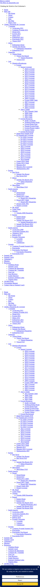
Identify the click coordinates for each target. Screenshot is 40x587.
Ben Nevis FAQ (21, 176)
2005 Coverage (30, 106)
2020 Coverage (30, 80)
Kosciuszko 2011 (17, 39)
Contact (10, 17)
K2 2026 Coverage (27, 137)
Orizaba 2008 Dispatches (24, 213)
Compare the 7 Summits (16, 270)
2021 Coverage (30, 78)
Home (6, 10)
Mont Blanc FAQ (22, 187)
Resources (7, 263)
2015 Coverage (30, 89)
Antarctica (11, 52)
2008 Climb (28, 113)
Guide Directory (13, 276)
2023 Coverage (30, 74)
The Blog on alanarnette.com (9, 3)
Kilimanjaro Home (18, 45)
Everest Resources (26, 119)
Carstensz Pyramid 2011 (20, 30)
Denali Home (20, 193)
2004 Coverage (30, 108)
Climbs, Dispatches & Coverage (14, 24)
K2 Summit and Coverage (24, 135)
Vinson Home (16, 54)
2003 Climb (28, 115)
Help (9, 19)
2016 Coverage (30, 87)
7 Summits (11, 26)
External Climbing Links (16, 278)
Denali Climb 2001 (22, 204)
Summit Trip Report (18, 47)
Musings (7, 261)
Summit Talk (8, 255)
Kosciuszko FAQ (18, 253)
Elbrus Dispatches (26, 181)
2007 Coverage (30, 102)
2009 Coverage (30, 98)
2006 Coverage (30, 104)
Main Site (7, 11)
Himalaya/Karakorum (19, 63)
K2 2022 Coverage (27, 144)
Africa (10, 43)
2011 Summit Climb (31, 111)
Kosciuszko (16, 248)
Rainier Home (21, 217)
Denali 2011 (16, 32)
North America (13, 189)
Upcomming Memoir (11, 283)
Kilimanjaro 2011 (18, 37)
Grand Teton (16, 209)
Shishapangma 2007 (23, 168)
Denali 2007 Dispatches (28, 202)
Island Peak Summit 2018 (24, 133)
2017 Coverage (30, 85)
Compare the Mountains (16, 268)
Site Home (11, 13)
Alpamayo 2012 (17, 233)
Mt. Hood (15, 207)
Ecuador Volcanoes (18, 237)
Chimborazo (20, 242)
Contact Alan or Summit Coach (14, 285)
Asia (9, 61)
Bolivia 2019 (16, 235)
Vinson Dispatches (27, 58)
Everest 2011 (16, 34)
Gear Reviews (12, 274)
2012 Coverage (30, 95)
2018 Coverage (30, 83)
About (10, 15)
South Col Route (30, 120)
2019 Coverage (30, 82)
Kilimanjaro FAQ (18, 50)
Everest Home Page (31, 124)
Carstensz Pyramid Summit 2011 (22, 246)
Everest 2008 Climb (31, 100)
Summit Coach (9, 257)
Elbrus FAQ (20, 183)
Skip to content (5, 1)
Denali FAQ (20, 194)
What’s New (12, 23)
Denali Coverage (21, 205)
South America (13, 228)
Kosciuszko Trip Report (20, 250)
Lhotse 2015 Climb (22, 163)
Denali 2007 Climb (22, 200)
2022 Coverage (30, 76)
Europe (10, 170)
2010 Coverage (30, 96)
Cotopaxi (19, 241)
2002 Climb (28, 117)
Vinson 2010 (16, 41)
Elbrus (14, 178)
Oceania (11, 244)
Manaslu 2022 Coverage (24, 167)
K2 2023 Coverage (27, 143)
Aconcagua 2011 (17, 28)
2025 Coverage (30, 71)
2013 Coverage (30, 93)
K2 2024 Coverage (27, 141)
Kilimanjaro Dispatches (24, 48)
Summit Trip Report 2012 (24, 224)
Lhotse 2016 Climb (22, 161)
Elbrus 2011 (16, 35)
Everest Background (27, 132)
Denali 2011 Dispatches (28, 198)
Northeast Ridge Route (32, 122)
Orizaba (14, 211)
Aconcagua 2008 (17, 229)
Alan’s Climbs (25, 109)
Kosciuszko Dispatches (23, 252)
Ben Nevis (15, 172)
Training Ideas (12, 279)
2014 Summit (25, 159)
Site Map (11, 21)
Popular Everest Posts (32, 126)
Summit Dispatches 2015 (29, 222)
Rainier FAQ (20, 218)
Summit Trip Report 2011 (24, 180)
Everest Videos (29, 130)
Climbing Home (13, 265)
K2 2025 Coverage (27, 139)
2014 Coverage (30, 91)
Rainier (14, 215)
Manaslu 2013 (21, 165)
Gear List (11, 272)
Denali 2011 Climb (22, 196)
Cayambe (19, 239)
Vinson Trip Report (22, 56)
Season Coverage (26, 67)
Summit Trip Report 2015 (24, 220)
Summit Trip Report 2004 (24, 226)
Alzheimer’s (8, 259)
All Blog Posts (9, 281)
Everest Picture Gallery (32, 128)
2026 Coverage (30, 69)
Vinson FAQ (20, 59)
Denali (14, 191)
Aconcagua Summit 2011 (20, 231)
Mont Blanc (16, 185)
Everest (18, 65)
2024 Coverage (30, 72)
